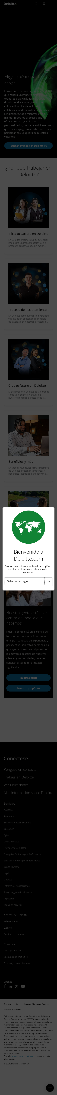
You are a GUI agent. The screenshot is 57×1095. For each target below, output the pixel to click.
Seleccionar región (18, 581)
